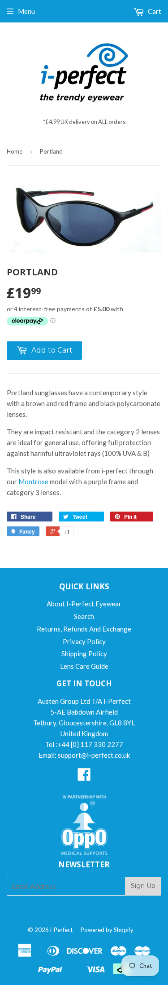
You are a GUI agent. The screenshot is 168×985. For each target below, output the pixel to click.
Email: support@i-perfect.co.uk (84, 755)
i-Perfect (61, 929)
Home (14, 151)
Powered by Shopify (107, 929)
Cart (153, 11)
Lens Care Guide (84, 666)
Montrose (33, 481)
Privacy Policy (84, 641)
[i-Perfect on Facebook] (84, 777)
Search (84, 616)
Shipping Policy (84, 653)
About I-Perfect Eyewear (84, 604)
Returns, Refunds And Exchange (84, 629)
